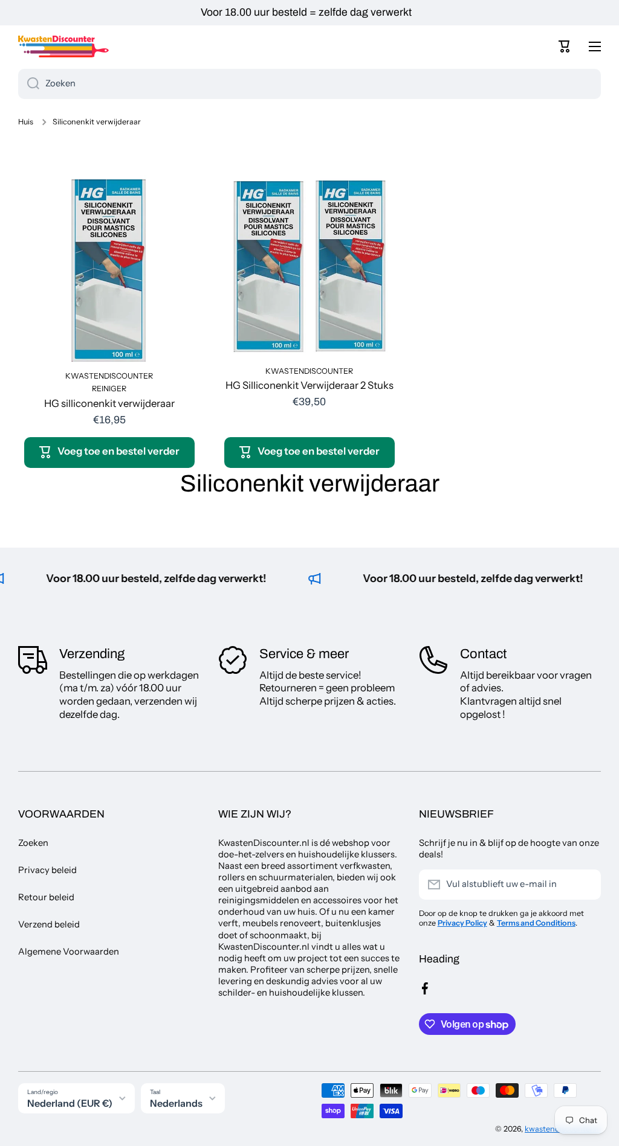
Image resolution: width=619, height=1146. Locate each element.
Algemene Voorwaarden (68, 951)
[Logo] (63, 46)
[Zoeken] (28, 84)
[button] (565, 46)
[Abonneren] (586, 884)
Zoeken (33, 842)
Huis (25, 121)
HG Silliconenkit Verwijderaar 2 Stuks (309, 385)
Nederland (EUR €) (69, 1103)
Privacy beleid (47, 870)
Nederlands (176, 1103)
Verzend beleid (49, 924)
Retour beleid (46, 897)
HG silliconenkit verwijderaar (109, 403)
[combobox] (309, 84)
